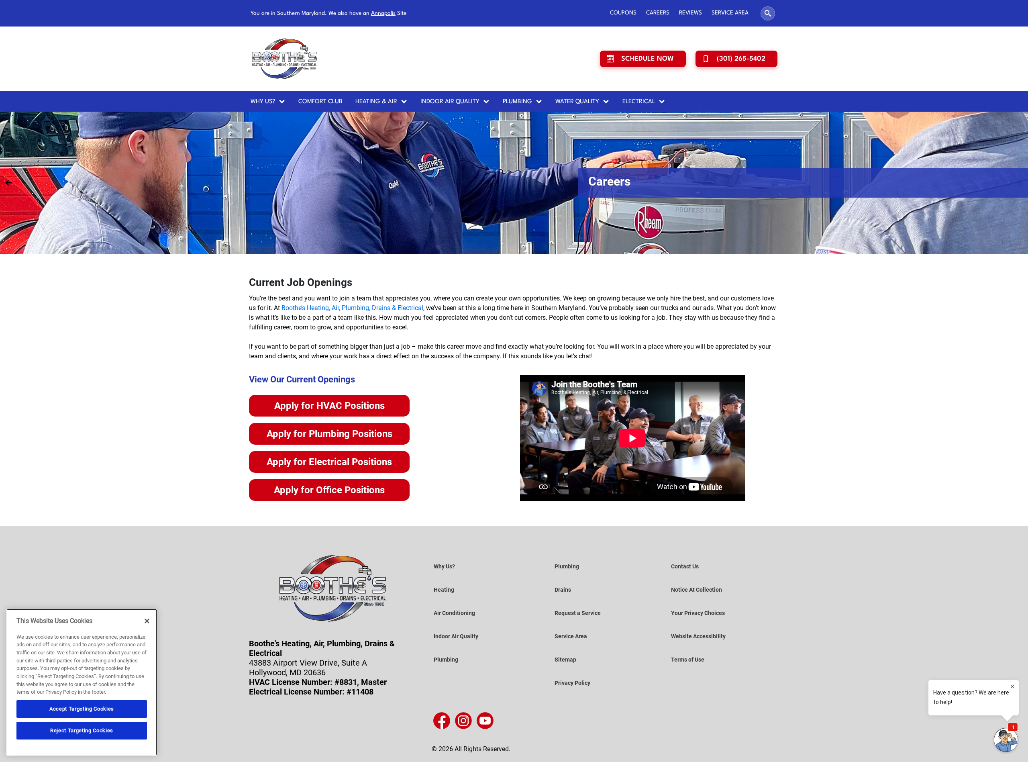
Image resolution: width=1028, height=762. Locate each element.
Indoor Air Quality (449, 102)
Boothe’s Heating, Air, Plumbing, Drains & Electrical (352, 308)
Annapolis (383, 13)
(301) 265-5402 (741, 58)
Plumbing (517, 102)
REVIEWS (690, 13)
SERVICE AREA (730, 13)
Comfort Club (320, 102)
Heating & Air (376, 102)
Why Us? (263, 102)
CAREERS (657, 13)
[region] (81, 682)
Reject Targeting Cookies (81, 730)
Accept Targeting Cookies (81, 709)
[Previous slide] (8, 182)
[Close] (147, 621)
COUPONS (623, 13)
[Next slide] (1019, 182)
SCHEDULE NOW (647, 58)
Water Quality (577, 102)
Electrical (638, 102)
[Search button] (768, 13)
